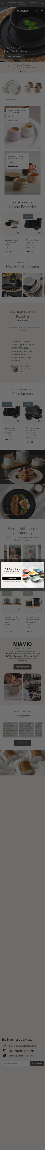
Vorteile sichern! (12, 578)
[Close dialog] (42, 563)
